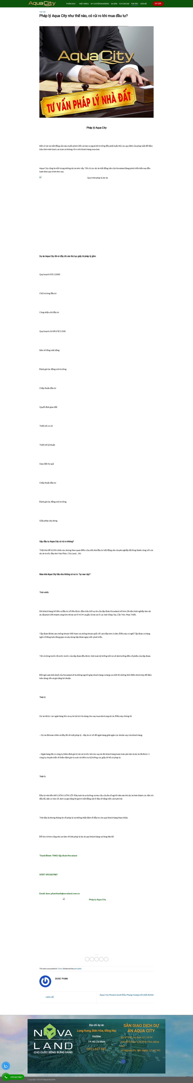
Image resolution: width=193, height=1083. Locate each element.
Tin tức (134, 4)
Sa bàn (114, 4)
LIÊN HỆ (49, 997)
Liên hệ (143, 4)
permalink (77, 969)
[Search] (63, 3)
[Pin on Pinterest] (101, 959)
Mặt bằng (84, 4)
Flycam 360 (124, 4)
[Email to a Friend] (96, 959)
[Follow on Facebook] (123, 1061)
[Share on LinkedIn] (106, 959)
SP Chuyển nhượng (100, 4)
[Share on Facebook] (87, 959)
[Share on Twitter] (92, 959)
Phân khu (70, 4)
